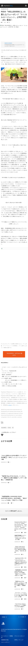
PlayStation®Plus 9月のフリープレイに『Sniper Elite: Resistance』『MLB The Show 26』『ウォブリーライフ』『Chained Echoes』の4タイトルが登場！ (21, 526)
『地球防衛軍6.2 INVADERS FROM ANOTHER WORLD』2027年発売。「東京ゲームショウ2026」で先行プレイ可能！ (14, 498)
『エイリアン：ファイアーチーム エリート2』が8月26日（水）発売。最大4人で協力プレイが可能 (21, 594)
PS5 (12, 427)
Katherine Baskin (8, 43)
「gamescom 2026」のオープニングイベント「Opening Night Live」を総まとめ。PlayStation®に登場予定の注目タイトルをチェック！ (21, 561)
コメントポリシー (5, 642)
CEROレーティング (18, 640)
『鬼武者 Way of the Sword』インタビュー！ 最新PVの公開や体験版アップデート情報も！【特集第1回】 (13, 478)
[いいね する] (8, 462)
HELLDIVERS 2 (3, 427)
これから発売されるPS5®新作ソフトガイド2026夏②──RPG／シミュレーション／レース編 (14, 457)
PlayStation (8, 5)
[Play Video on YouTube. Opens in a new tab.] (24, 81)
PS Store (9, 427)
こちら (9, 405)
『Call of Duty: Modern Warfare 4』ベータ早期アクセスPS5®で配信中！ (20, 605)
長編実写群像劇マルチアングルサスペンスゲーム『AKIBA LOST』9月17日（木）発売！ (20, 537)
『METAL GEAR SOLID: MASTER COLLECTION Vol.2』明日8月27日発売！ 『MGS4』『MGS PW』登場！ (21, 549)
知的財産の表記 (5, 640)
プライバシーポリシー (19, 636)
